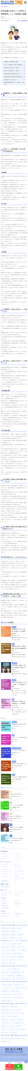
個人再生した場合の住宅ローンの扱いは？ (12, 70)
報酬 (21, 937)
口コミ (4, 975)
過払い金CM (5, 947)
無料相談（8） (5, 905)
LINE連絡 (15, 1016)
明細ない (5, 960)
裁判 (12, 1029)
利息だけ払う (17, 994)
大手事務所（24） (19, 913)
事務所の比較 (6, 978)
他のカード (20, 947)
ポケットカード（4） (19, 871)
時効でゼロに (20, 1038)
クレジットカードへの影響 (8, 950)
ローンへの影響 (21, 950)
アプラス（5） (5, 876)
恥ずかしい (5, 956)
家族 (13, 947)
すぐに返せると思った (7, 987)
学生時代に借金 (15, 991)
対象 (19, 1009)
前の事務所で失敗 (16, 953)
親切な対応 (5, 1009)
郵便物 (19, 1026)
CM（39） (17, 916)
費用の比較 (5, 928)
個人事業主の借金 (6, 1000)
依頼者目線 (5, 1019)
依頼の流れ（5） (18, 903)
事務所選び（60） (6, 913)
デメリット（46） (19, 892)
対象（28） (17, 876)
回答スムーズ (5, 1029)
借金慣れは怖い (18, 984)
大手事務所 (19, 975)
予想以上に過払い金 (7, 1013)
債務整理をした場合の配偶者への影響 (11, 61)
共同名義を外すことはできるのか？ (10, 79)
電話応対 (4, 1026)
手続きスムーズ (19, 1013)
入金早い (11, 1026)
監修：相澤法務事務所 (22, 20)
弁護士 (11, 975)
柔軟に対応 (5, 1032)
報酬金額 (21, 934)
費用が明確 (5, 934)
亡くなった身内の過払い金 (17, 1022)
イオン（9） (4, 869)
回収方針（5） (5, 903)
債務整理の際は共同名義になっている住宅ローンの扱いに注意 (14, 83)
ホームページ (6, 969)
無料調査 (5, 1006)
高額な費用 (5, 931)
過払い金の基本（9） (6, 907)
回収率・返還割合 (21, 1029)
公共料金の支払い (18, 997)
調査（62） (4, 900)
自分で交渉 (13, 1032)
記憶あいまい (6, 1016)
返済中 (13, 1019)
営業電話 (14, 956)
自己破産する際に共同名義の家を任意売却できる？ (13, 76)
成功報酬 (14, 934)
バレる (20, 960)
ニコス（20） (5, 866)
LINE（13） (17, 905)
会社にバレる (6, 953)
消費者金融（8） (5, 880)
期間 (13, 1038)
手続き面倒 (5, 1022)
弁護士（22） (5, 916)
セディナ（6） (18, 866)
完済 (13, 1009)
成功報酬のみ (13, 937)
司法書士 (14, 978)
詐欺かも (13, 960)
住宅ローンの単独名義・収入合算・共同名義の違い (13, 64)
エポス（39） (5, 864)
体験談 (22, 978)
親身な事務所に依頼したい (17, 972)
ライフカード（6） (19, 873)
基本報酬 (5, 937)
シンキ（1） (18, 858)
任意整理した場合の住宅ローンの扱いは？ (12, 67)
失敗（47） (17, 894)
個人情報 (4, 963)
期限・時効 (5, 1038)
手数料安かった (15, 931)
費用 (20, 928)
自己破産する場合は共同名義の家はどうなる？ (12, 73)
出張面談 (20, 1019)
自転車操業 (5, 991)
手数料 (13, 928)
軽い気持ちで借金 (7, 984)
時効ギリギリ (6, 1041)
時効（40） (4, 894)
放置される (12, 963)
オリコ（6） (18, 864)
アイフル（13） (18, 856)
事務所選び (15, 969)
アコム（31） (5, 853)
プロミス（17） (18, 853)
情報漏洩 (21, 956)
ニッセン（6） (18, 869)
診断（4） (17, 900)
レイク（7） (4, 856)
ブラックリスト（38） (7, 892)
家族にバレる (17, 943)
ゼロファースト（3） (6, 873)
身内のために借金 (6, 994)
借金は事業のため (6, 997)
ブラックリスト (6, 943)
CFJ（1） (4, 858)
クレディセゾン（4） (6, 871)
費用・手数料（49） (6, 886)
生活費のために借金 (21, 987)
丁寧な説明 (13, 1006)
